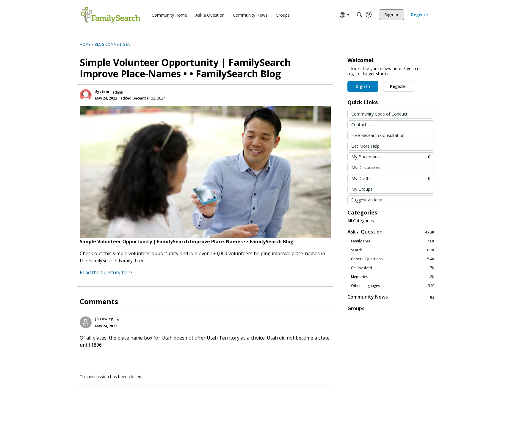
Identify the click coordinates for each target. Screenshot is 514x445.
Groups (355, 308)
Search (392, 250)
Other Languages (392, 285)
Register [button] (398, 86)
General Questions (392, 259)
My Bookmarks (390, 157)
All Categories (360, 220)
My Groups (361, 189)
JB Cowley (104, 318)
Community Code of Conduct (379, 114)
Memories (392, 277)
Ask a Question (390, 232)
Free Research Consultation (378, 135)
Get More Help (365, 146)
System (102, 91)
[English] (110, 15)
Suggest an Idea (366, 200)
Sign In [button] (363, 86)
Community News (390, 297)
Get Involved (392, 268)
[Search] (359, 15)
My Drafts (390, 178)
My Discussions (366, 167)
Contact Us (362, 124)
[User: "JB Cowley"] (86, 322)
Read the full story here (106, 272)
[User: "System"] (86, 95)
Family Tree (392, 241)
